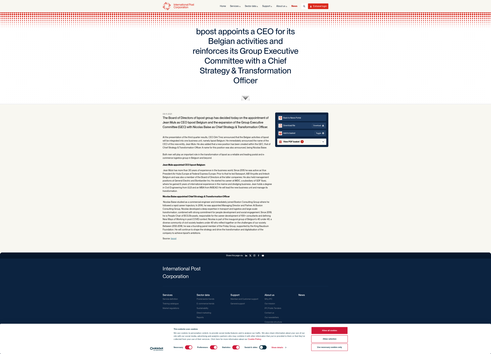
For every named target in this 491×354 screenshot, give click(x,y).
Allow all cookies (329, 330)
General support (238, 303)
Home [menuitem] (223, 6)
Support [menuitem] (266, 6)
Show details (277, 347)
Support (235, 295)
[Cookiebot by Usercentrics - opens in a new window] (157, 349)
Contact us (269, 313)
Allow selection (329, 339)
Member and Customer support (244, 299)
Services (167, 295)
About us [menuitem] (280, 6)
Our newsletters (272, 317)
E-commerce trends (205, 303)
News (301, 295)
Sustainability (202, 308)
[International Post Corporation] (179, 6)
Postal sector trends (205, 299)
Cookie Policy (254, 339)
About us (269, 295)
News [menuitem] (294, 6)
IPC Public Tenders (273, 308)
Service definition (170, 299)
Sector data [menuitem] (250, 6)
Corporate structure (273, 322)
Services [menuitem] (234, 6)
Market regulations (171, 308)
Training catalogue (171, 303)
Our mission (270, 303)
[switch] (213, 347)
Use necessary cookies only (329, 347)
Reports (200, 317)
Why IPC (268, 299)
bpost (173, 238)
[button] (301, 133)
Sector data (203, 295)
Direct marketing (204, 313)
